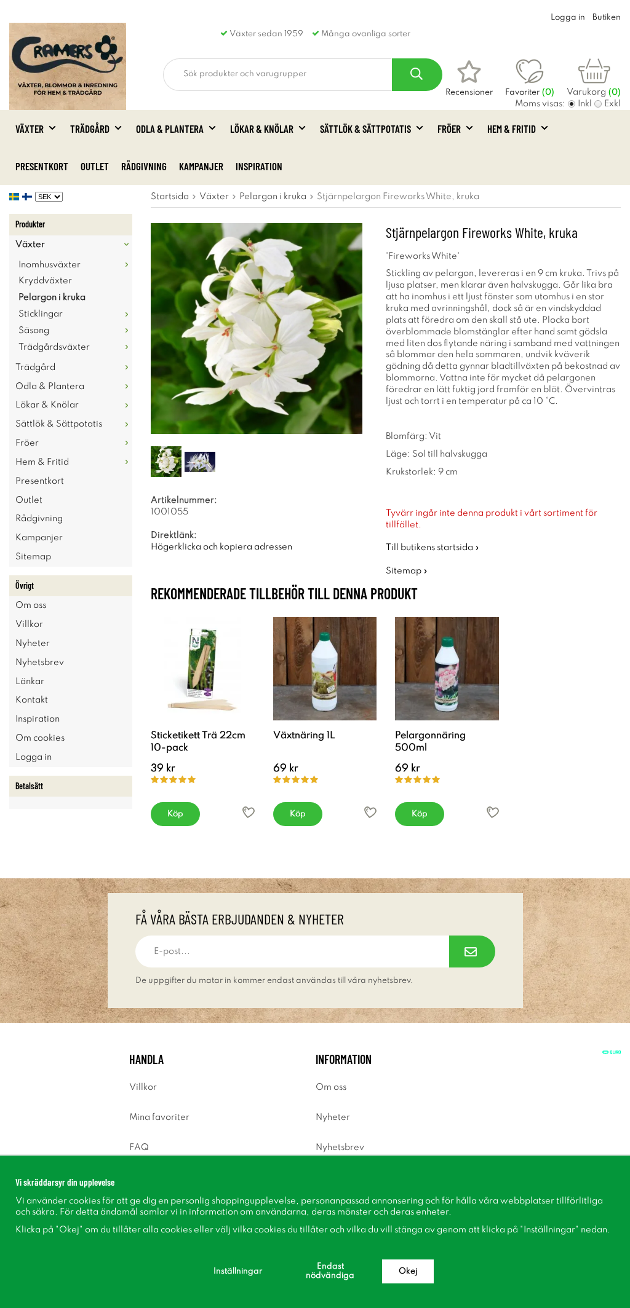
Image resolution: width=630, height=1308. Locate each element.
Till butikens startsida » (432, 547)
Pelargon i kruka (52, 297)
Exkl (612, 104)
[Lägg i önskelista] (248, 812)
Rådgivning (144, 166)
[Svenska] (15, 196)
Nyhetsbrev (39, 662)
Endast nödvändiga (330, 1271)
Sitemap (33, 557)
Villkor (29, 624)
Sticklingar (40, 314)
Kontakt (31, 700)
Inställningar (237, 1271)
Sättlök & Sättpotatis (365, 128)
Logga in (568, 18)
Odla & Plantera (170, 128)
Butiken (606, 18)
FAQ (139, 1147)
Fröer (449, 128)
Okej (408, 1271)
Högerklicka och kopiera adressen (221, 547)
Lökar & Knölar (261, 128)
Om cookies (40, 738)
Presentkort (41, 166)
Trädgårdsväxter (54, 347)
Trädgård (90, 128)
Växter (29, 128)
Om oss (30, 605)
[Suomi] (28, 196)
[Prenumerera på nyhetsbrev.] (472, 951)
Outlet (95, 166)
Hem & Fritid (511, 128)
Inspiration (259, 166)
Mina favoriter (159, 1117)
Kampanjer (201, 166)
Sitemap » (407, 571)
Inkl (585, 104)
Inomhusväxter (49, 265)
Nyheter (32, 643)
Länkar (29, 681)
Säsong (33, 330)
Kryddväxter (45, 281)
